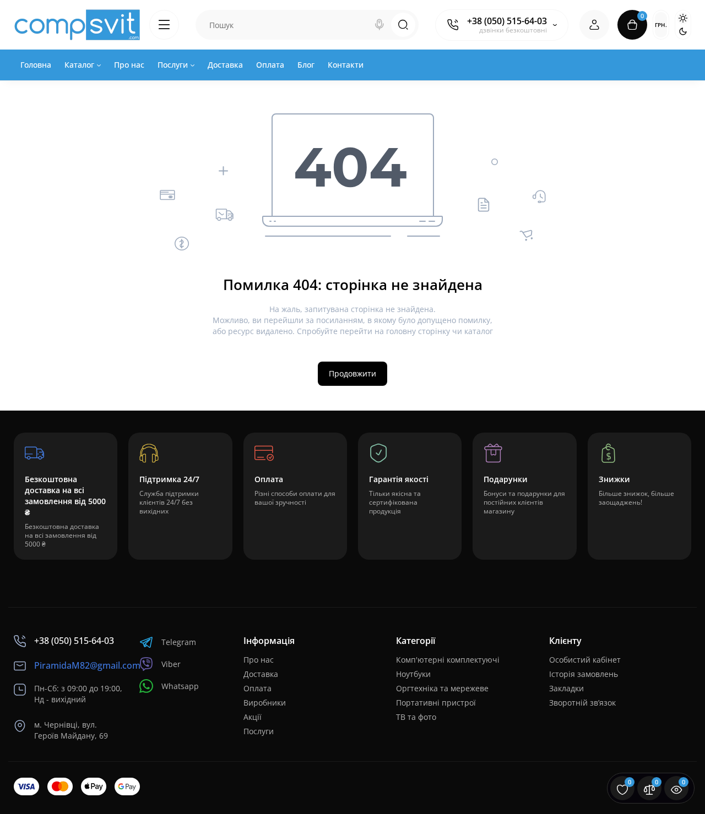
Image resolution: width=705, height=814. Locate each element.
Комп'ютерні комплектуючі (448, 659)
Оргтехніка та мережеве (442, 688)
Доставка (260, 674)
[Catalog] (164, 25)
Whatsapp (180, 686)
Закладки (566, 688)
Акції (252, 717)
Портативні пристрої (436, 702)
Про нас (258, 659)
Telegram (178, 642)
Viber (171, 664)
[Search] (379, 25)
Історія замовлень (583, 674)
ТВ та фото (416, 717)
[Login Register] (594, 25)
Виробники (264, 702)
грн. (661, 25)
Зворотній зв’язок (582, 702)
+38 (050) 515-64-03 (507, 20)
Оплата (257, 688)
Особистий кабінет (585, 659)
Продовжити (352, 373)
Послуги (258, 731)
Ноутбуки (413, 674)
